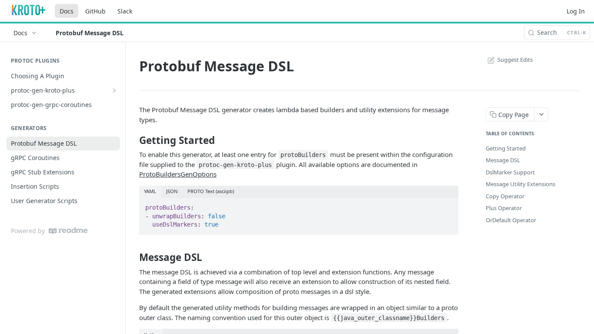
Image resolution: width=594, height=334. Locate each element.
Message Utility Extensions (520, 184)
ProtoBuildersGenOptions (178, 174)
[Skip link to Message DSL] (133, 257)
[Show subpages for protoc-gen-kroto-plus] (114, 90)
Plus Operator (504, 208)
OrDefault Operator (511, 220)
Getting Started (506, 148)
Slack (124, 11)
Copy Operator (505, 196)
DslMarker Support (510, 172)
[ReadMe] (68, 230)
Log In (576, 11)
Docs (66, 11)
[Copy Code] (448, 204)
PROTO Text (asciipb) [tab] (210, 191)
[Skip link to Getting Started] (133, 140)
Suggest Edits (515, 59)
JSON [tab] (172, 191)
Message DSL (503, 160)
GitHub (95, 11)
